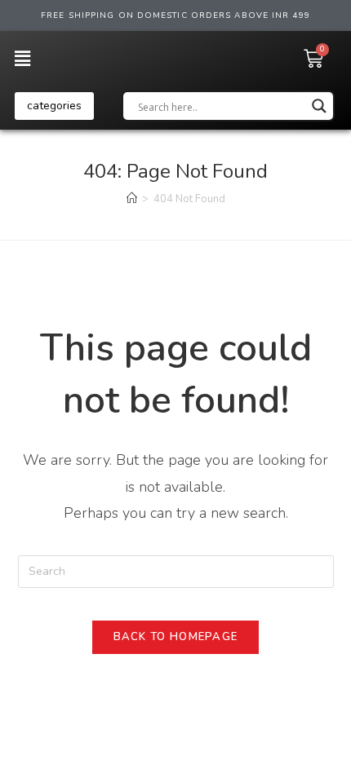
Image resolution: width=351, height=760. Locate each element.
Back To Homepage (175, 637)
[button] (54, 106)
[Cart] (313, 58)
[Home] (132, 199)
